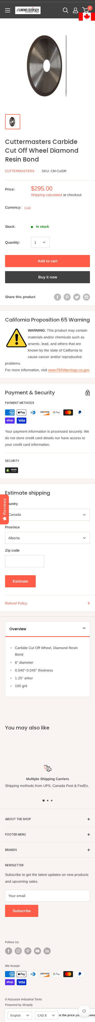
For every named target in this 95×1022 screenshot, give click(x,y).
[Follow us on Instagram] (18, 950)
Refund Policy (16, 603)
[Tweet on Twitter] (76, 296)
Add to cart (48, 261)
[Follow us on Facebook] (8, 950)
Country (11, 504)
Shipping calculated (46, 195)
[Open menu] (7, 10)
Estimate (20, 581)
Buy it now (47, 277)
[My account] (75, 10)
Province (12, 527)
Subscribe (22, 911)
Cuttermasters (19, 171)
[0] (86, 10)
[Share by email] (86, 296)
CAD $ (42, 1015)
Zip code (12, 550)
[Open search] (65, 10)
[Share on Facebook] (57, 296)
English (15, 1015)
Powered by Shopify (19, 1005)
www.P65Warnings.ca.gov (68, 370)
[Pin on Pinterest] (67, 296)
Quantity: (12, 242)
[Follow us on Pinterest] (27, 950)
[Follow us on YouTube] (37, 950)
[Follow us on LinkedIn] (47, 950)
